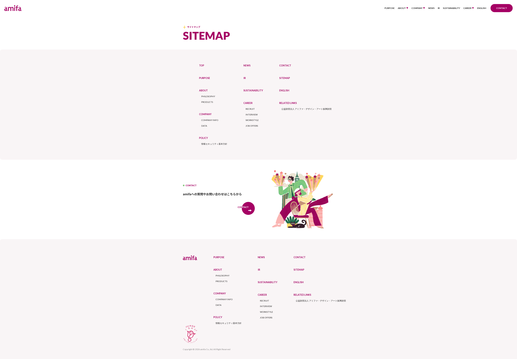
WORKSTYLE (252, 120)
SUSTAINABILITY (451, 8)
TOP (201, 65)
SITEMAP (284, 78)
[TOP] (13, 8)
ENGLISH (481, 8)
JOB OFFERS (252, 125)
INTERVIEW (252, 114)
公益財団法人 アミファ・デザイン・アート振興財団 (306, 109)
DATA (204, 125)
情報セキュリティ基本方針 (214, 144)
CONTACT (285, 65)
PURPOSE (390, 8)
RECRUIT (250, 109)
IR (439, 8)
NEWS (431, 8)
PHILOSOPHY (208, 96)
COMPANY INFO (209, 120)
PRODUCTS (207, 102)
